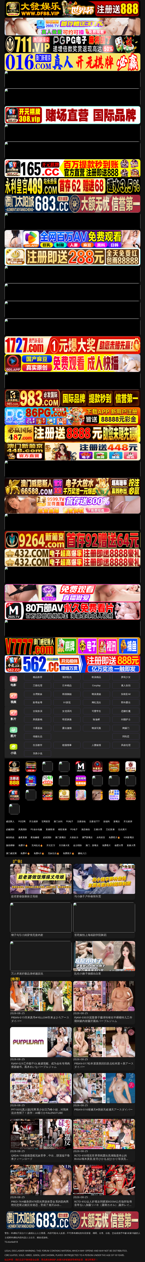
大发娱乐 (74, 837)
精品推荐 (37, 677)
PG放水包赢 (36, 829)
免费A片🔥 (39, 853)
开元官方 (51, 845)
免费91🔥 (25, 853)
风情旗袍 (37, 719)
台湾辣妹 (37, 694)
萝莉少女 (125, 677)
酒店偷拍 (85, 829)
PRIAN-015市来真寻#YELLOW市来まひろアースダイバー (40, 1019)
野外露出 (125, 702)
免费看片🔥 (114, 837)
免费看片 (106, 845)
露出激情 (67, 728)
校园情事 (67, 745)
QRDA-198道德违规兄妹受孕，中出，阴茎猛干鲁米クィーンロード (40, 1157)
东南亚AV (126, 694)
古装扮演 (37, 711)
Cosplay (96, 685)
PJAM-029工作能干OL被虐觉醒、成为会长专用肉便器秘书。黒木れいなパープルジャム (40, 1065)
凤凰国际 (22, 829)
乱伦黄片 (122, 829)
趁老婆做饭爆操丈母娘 (24, 896)
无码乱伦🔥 (37, 845)
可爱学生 (96, 711)
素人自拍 (125, 685)
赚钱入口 (82, 853)
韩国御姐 (67, 694)
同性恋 (125, 736)
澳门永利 (58, 821)
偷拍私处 (10, 837)
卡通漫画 (37, 728)
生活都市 (37, 745)
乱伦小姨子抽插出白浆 (87, 973)
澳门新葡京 (60, 837)
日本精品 (67, 685)
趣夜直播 (22, 837)
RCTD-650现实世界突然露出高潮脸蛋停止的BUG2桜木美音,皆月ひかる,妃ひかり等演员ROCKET (100, 1159)
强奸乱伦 (67, 677)
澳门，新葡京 (92, 845)
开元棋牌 (33, 821)
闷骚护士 (125, 719)
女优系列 (67, 711)
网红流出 (96, 702)
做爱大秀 (119, 845)
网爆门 (125, 728)
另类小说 (37, 753)
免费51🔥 (23, 845)
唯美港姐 (96, 694)
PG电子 (69, 821)
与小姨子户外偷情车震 (87, 896)
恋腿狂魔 (125, 711)
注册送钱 (81, 821)
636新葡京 (129, 837)
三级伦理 (37, 685)
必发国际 (47, 837)
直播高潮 (50, 829)
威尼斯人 (10, 821)
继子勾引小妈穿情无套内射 (27, 935)
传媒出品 (37, 736)
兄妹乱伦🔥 (53, 853)
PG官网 (22, 821)
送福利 (106, 821)
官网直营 (46, 821)
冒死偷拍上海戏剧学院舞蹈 (90, 935)
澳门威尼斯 (11, 853)
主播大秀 (98, 829)
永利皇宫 (101, 837)
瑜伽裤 (96, 719)
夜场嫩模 (35, 837)
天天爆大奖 (64, 845)
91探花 (67, 702)
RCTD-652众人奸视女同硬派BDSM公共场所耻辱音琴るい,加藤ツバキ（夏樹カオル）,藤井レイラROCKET (103, 1205)
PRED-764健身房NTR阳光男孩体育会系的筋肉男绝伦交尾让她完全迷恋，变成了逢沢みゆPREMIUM (40, 1205)
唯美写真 (96, 728)
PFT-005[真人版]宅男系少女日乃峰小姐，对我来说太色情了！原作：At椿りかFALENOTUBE (40, 1111)
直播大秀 (131, 845)
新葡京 (117, 821)
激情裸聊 (10, 845)
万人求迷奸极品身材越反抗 (27, 973)
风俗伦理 (125, 745)
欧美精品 (96, 677)
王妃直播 (110, 829)
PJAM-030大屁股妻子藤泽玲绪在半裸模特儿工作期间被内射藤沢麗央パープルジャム (103, 1019)
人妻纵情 (96, 745)
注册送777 (94, 821)
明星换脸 (67, 719)
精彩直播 (62, 829)
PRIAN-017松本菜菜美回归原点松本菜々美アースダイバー (104, 1065)
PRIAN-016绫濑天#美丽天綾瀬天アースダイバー (103, 1109)
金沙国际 (77, 845)
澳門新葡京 (87, 837)
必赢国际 (10, 829)
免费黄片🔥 (68, 853)
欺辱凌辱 (37, 702)
